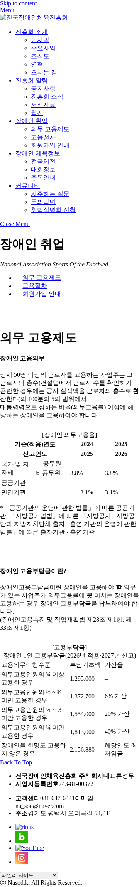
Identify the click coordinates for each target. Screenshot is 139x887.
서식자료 (43, 104)
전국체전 (43, 161)
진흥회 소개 (31, 32)
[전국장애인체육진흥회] (34, 17)
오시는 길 (44, 72)
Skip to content (18, 3)
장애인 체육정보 (37, 153)
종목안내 (43, 177)
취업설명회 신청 (53, 210)
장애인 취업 (31, 121)
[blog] (21, 841)
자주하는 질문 (50, 194)
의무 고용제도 (50, 129)
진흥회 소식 (47, 96)
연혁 (37, 64)
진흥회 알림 (31, 80)
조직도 (40, 56)
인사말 (40, 40)
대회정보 (43, 169)
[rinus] (24, 827)
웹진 (37, 113)
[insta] (21, 861)
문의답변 (43, 202)
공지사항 (43, 88)
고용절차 (43, 137)
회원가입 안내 (50, 145)
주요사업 (43, 48)
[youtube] (29, 848)
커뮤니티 (27, 185)
